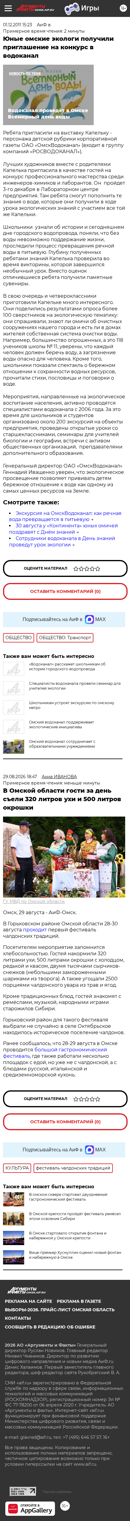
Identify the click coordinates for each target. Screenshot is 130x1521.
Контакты (18, 1318)
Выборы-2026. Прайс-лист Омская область (60, 1309)
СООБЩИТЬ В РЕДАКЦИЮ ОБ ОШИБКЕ (50, 1327)
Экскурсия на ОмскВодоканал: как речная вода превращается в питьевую (65, 516)
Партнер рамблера (57, 1491)
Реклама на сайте (28, 1301)
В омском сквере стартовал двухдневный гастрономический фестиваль (68, 1197)
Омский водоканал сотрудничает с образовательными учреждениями (62, 744)
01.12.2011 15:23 (17, 25)
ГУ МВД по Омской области (34, 901)
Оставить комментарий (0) (65, 591)
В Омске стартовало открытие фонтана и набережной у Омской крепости (67, 1235)
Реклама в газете (79, 1301)
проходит (35, 930)
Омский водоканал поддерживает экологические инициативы (61, 724)
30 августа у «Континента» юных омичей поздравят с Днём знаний (63, 529)
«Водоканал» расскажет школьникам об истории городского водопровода (67, 666)
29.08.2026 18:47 (20, 776)
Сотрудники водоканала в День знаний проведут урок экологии (62, 542)
